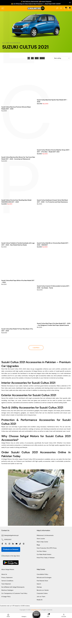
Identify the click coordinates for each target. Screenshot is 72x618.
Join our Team (41, 596)
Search (39, 584)
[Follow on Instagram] (9, 544)
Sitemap (39, 587)
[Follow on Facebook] (2, 544)
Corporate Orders (42, 593)
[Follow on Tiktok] (20, 544)
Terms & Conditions (7, 581)
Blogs (38, 545)
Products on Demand (10, 549)
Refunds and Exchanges (44, 577)
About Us (4, 574)
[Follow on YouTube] (16, 544)
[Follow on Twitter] (6, 544)
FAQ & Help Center (42, 542)
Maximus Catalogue (7, 590)
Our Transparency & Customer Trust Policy (14, 593)
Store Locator (41, 538)
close (2, 2)
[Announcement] (36, 2)
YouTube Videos (41, 551)
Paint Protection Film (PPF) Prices (47, 548)
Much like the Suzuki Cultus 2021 (11, 369)
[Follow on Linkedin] (13, 544)
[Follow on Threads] (23, 544)
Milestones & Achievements (45, 535)
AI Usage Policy (6, 596)
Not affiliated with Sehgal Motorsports (12, 587)
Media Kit (39, 600)
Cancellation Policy (42, 574)
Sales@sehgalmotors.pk (11, 535)
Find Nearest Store (42, 581)
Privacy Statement (6, 577)
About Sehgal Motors (7, 569)
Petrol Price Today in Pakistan (46, 557)
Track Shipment (6, 584)
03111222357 (7, 539)
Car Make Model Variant (44, 554)
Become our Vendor (43, 590)
